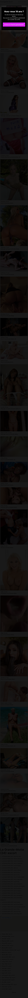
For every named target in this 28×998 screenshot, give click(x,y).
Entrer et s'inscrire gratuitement (14, 24)
